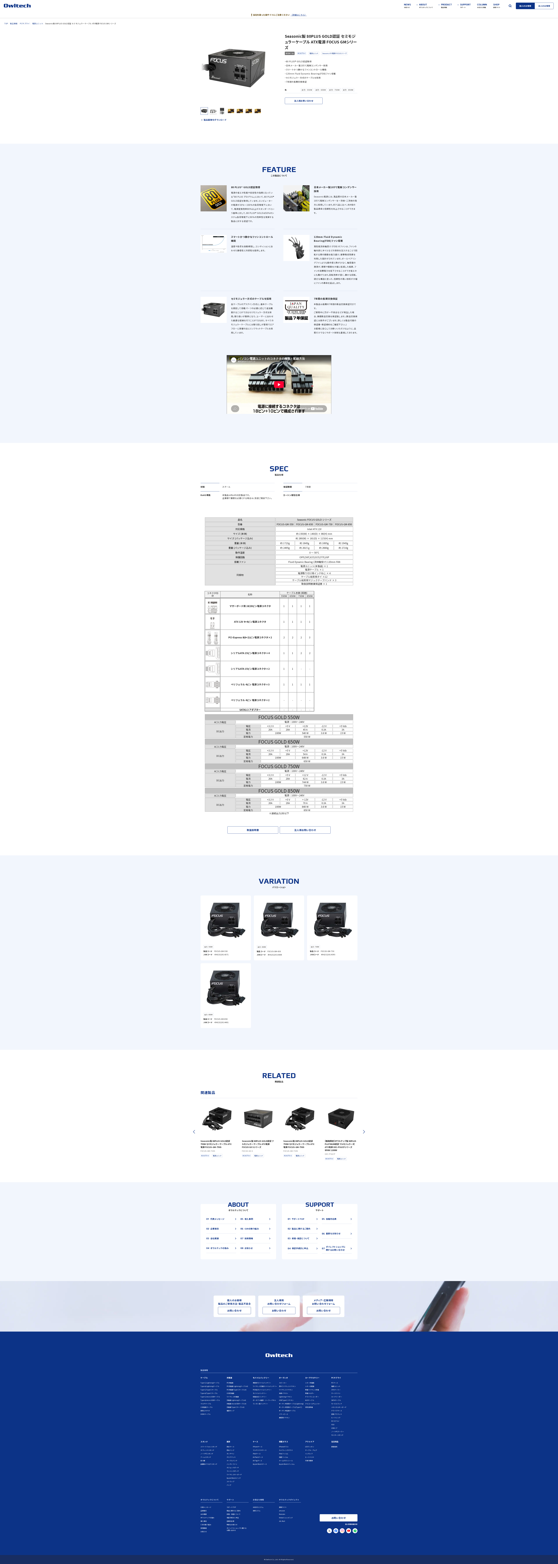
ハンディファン (232, 1464)
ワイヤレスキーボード (234, 1474)
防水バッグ (230, 1450)
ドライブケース (336, 1411)
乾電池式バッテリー (260, 1397)
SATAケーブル (336, 1400)
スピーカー (283, 1383)
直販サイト (283, 1507)
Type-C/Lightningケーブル (210, 1383)
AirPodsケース (258, 1457)
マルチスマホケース (260, 1450)
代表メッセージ (206, 1507)
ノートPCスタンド (207, 1454)
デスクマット (231, 1457)
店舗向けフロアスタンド (209, 1464)
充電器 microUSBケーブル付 (236, 1404)
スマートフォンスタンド (209, 1447)
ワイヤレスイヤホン (286, 1390)
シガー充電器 (309, 1383)
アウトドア (309, 1441)
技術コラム (257, 1511)
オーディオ (283, 1377)
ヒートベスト (309, 1457)
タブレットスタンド (207, 1450)
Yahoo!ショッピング (286, 1518)
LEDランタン (309, 1447)
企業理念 (204, 1511)
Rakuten (282, 1514)
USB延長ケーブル (207, 1407)
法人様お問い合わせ (303, 100)
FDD (333, 1424)
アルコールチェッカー (312, 1404)
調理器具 (334, 1447)
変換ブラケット (336, 1414)
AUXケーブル (309, 1400)
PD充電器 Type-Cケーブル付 (236, 1390)
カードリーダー (336, 1397)
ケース (255, 1441)
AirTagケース (257, 1460)
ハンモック (309, 1454)
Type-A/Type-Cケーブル (209, 1393)
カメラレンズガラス (286, 1450)
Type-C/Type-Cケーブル (209, 1390)
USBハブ (334, 1428)
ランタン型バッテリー (260, 1404)
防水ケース (230, 1447)
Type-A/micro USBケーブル (210, 1400)
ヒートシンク (335, 1417)
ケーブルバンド (232, 1460)
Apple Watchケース (260, 1464)
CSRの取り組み (206, 1524)
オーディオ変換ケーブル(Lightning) (291, 1404)
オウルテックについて (210, 1500)
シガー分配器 (309, 1386)
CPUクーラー (336, 1390)
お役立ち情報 (258, 1500)
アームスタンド (206, 1457)
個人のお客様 (525, 6)
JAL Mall (282, 1521)
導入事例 (204, 1521)
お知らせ (204, 1531)
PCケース (334, 1383)
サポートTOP (231, 1507)
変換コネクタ (205, 1411)
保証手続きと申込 (233, 1518)
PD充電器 (230, 1383)
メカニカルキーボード (339, 1407)
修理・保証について (233, 1514)
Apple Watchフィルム (287, 1464)
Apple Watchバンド (234, 1478)
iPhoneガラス (284, 1447)
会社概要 (204, 1514)
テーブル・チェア (311, 1450)
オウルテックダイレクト (289, 1500)
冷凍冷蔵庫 (309, 1460)
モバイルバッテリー (261, 1377)
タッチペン (230, 1454)
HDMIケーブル (205, 1414)
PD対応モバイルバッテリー (262, 1390)
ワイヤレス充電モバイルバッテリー (265, 1386)
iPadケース (257, 1454)
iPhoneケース (257, 1447)
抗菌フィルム (283, 1457)
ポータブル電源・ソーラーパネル (264, 1400)
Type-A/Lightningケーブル (210, 1386)
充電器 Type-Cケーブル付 (235, 1407)
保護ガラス (283, 1441)
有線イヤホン (283, 1393)
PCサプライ (301, 53)
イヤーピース (283, 1414)
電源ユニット (314, 53)
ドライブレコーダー (312, 1397)
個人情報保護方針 (351, 1524)
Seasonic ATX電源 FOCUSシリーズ (334, 53)
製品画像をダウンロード (215, 119)
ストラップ (230, 1481)
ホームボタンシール (286, 1460)
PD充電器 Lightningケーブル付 (237, 1386)
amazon (282, 1511)
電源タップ (230, 1411)
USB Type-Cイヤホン (286, 1400)
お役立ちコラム (258, 1507)
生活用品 (335, 1441)
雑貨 (228, 1441)
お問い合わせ (234, 1310)
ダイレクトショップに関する (237, 1529)
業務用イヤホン (284, 1417)
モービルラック (336, 1404)
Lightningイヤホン (285, 1397)
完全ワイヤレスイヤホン (287, 1386)
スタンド (204, 1441)
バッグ (229, 1485)
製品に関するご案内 (233, 1511)
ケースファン (335, 1393)
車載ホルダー (309, 1393)
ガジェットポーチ (233, 1467)
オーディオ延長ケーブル (287, 1411)
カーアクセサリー (312, 1377)
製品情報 (204, 1370)
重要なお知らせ (232, 1524)
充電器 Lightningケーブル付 (236, 1400)
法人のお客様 (544, 6)
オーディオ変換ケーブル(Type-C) (290, 1407)
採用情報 (204, 1528)
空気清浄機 (309, 1407)
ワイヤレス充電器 (233, 1397)
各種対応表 (230, 1521)
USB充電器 (230, 1393)
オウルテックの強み (207, 1518)
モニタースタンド (337, 1435)
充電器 (229, 1377)
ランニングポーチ (233, 1471)
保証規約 (326, 324)
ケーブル (204, 1377)
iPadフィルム (283, 1454)
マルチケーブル (206, 1404)
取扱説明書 (253, 830)
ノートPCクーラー (337, 1431)
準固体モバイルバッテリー (262, 1383)
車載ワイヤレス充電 (312, 1390)
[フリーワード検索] (510, 6)
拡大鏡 (203, 1460)
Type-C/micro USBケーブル (210, 1397)
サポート (230, 1500)
